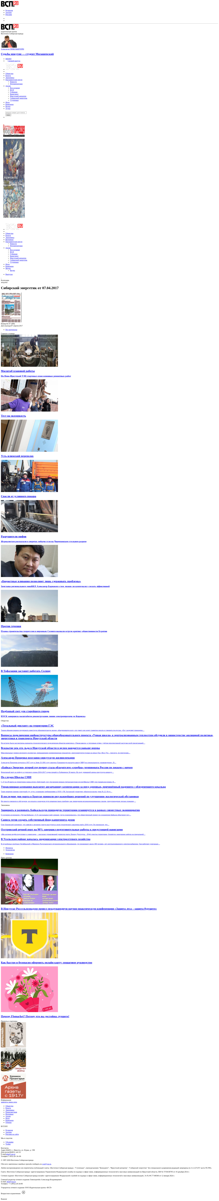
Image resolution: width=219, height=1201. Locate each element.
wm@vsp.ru (46, 1164)
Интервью (9, 240)
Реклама (8, 15)
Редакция (9, 10)
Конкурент (14, 94)
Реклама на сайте (12, 1134)
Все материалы (11, 330)
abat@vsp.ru (10, 1154)
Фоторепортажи (16, 84)
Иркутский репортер (18, 96)
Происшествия (11, 1112)
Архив (8, 86)
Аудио (7, 108)
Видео (7, 106)
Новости (13, 82)
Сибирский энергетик (18, 98)
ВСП (12, 90)
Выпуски (9, 274)
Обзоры (8, 1122)
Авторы (8, 12)
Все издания (15, 88)
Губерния (13, 92)
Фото (7, 102)
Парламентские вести (13, 80)
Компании (9, 104)
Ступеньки (14, 100)
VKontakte (9, 1142)
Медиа (8, 268)
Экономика (9, 78)
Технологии (10, 850)
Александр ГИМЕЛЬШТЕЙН (12, 49)
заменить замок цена (9, 1102)
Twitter (8, 1144)
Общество (9, 74)
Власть (8, 76)
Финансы (9, 848)
